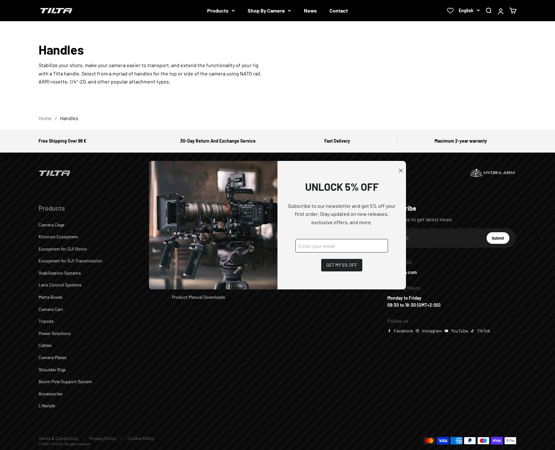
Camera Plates (52, 357)
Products (217, 10)
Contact (339, 10)
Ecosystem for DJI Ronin (63, 248)
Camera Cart (51, 309)
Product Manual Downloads (198, 297)
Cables (45, 345)
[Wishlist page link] (450, 10)
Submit (500, 239)
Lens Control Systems (60, 284)
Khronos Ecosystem (58, 236)
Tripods (46, 321)
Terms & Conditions (58, 438)
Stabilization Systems (60, 273)
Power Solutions (55, 333)
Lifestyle (47, 405)
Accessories (51, 393)
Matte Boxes (51, 297)
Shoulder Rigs (52, 369)
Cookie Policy (141, 438)
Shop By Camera (266, 10)
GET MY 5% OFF (341, 265)
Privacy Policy (102, 438)
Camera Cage (51, 224)
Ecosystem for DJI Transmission (70, 260)
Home (45, 118)
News (310, 10)
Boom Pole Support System (65, 381)
